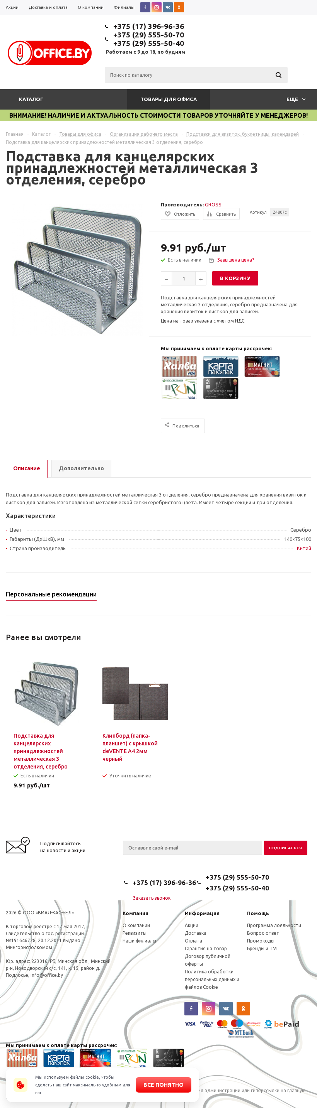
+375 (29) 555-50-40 (148, 43)
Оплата (193, 940)
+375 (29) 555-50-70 (148, 34)
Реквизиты (135, 933)
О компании (136, 925)
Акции (191, 925)
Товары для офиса (168, 99)
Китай (304, 548)
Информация (202, 913)
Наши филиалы (139, 940)
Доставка (195, 933)
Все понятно (163, 1085)
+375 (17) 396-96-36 (148, 26)
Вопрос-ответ (263, 933)
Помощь (258, 913)
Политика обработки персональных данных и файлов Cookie (212, 979)
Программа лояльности (274, 925)
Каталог (31, 99)
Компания (135, 913)
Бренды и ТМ (262, 948)
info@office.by (47, 975)
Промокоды (260, 940)
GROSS (213, 204)
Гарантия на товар (206, 948)
